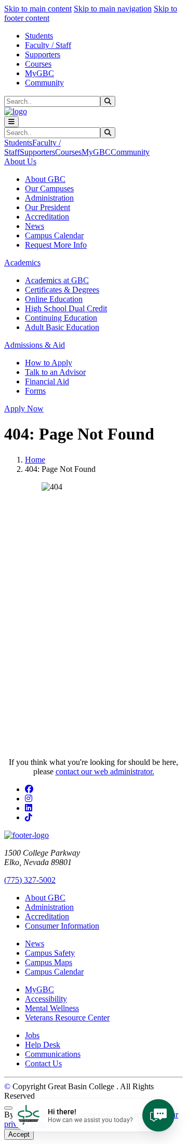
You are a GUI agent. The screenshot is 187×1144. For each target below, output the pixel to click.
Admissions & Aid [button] (34, 344)
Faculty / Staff (48, 45)
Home (35, 459)
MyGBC (39, 73)
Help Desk (42, 1044)
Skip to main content (38, 8)
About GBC (45, 179)
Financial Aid (47, 381)
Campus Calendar (54, 235)
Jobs (32, 1035)
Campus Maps (48, 962)
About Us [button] (20, 161)
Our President (47, 207)
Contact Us (43, 1063)
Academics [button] (22, 262)
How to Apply (48, 362)
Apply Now (24, 408)
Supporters (42, 54)
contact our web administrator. (105, 771)
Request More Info (56, 244)
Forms (35, 390)
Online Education (54, 299)
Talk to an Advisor (55, 372)
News (34, 226)
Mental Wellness (52, 1008)
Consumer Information (62, 925)
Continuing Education (61, 317)
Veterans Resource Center (67, 1017)
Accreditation (47, 216)
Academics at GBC (57, 280)
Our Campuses (49, 188)
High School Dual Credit (66, 308)
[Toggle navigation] (11, 121)
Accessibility (46, 998)
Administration (49, 197)
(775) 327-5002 (30, 879)
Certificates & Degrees (62, 289)
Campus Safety (50, 952)
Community (44, 82)
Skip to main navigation (113, 8)
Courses (38, 63)
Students (39, 35)
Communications (53, 1054)
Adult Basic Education (62, 327)
